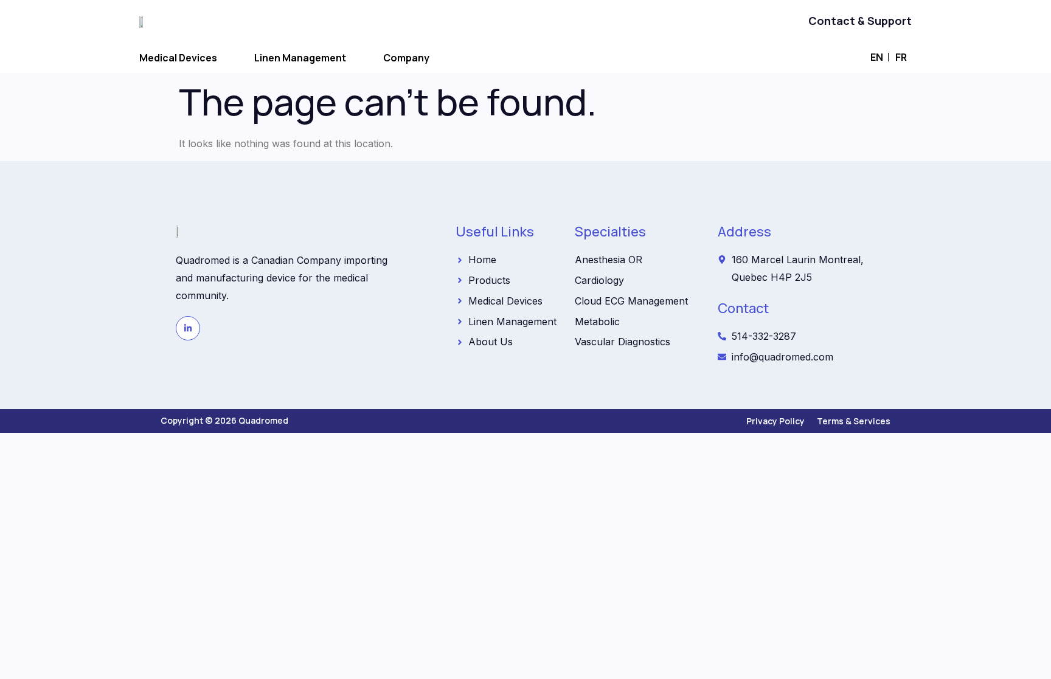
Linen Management (300, 57)
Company (406, 57)
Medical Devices (178, 57)
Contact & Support (860, 20)
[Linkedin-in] (188, 328)
